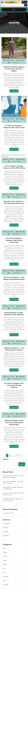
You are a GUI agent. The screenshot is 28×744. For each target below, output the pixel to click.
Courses (5, 560)
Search (5, 462)
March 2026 (6, 539)
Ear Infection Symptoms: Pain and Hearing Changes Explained (14, 389)
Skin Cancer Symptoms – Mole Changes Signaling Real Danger (14, 282)
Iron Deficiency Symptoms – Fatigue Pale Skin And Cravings (14, 127)
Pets (4, 576)
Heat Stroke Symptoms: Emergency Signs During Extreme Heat (14, 244)
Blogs (4, 551)
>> (20, 459)
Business (5, 555)
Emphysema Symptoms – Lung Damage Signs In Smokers (14, 352)
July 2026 (5, 531)
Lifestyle (5, 568)
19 (16, 459)
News (4, 572)
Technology (5, 588)
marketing (22, 60)
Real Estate (5, 580)
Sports (4, 584)
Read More (13, 91)
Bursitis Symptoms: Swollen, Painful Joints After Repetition (14, 317)
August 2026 (6, 527)
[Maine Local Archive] (2, 2)
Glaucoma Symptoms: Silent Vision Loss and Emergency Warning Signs (14, 426)
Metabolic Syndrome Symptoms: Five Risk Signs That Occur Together (14, 69)
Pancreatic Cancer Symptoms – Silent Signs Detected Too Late (14, 206)
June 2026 (5, 535)
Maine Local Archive (9, 2)
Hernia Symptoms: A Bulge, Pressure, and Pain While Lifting (14, 167)
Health (4, 564)
